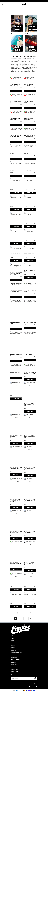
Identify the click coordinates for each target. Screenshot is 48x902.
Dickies (22, 68)
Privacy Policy (13, 662)
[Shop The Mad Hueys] (25, 284)
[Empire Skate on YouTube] (36, 686)
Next (31, 618)
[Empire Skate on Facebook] (29, 686)
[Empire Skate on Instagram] (31, 686)
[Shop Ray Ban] (11, 78)
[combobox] (14, 1)
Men (17, 25)
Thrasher (19, 68)
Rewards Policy (14, 657)
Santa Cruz (26, 68)
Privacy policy (34, 683)
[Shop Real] (11, 112)
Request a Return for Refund (16, 652)
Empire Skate (19, 683)
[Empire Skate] (24, 5)
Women (31, 25)
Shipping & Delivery (15, 669)
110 (28, 613)
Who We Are (13, 650)
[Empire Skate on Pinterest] (34, 686)
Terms (29, 683)
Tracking (12, 642)
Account (12, 638)
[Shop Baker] (11, 197)
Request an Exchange (15, 654)
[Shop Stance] (25, 264)
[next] (21, 78)
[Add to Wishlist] (21, 88)
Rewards (12, 640)
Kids (17, 45)
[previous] (11, 339)
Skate (31, 45)
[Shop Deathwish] (25, 163)
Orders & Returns (14, 666)
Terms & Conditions (14, 664)
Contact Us (13, 645)
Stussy (30, 68)
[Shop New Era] (11, 264)
